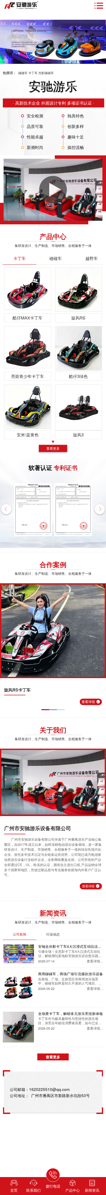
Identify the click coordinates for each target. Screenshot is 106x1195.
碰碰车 (23, 73)
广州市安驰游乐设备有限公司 (37, 828)
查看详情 (90, 701)
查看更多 (53, 448)
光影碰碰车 (46, 73)
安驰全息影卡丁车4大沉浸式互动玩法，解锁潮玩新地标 (69, 946)
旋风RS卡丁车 (17, 690)
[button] (6, 510)
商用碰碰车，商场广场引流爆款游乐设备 (70, 974)
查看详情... (95, 961)
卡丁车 (33, 73)
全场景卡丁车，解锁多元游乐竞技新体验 (70, 1013)
